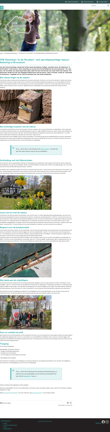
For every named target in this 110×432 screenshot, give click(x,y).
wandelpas (27, 376)
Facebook (14, 393)
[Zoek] (108, 5)
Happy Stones (45, 149)
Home (1, 53)
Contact (5, 423)
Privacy (5, 427)
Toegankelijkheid (7, 428)
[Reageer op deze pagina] (71, 403)
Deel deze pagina (6, 403)
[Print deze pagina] (68, 403)
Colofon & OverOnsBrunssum (10, 425)
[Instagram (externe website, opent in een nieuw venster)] (107, 423)
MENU (2, 7)
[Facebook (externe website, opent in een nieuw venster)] (103, 423)
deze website (6, 393)
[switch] (72, 1)
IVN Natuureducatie (37, 393)
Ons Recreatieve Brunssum (10, 53)
